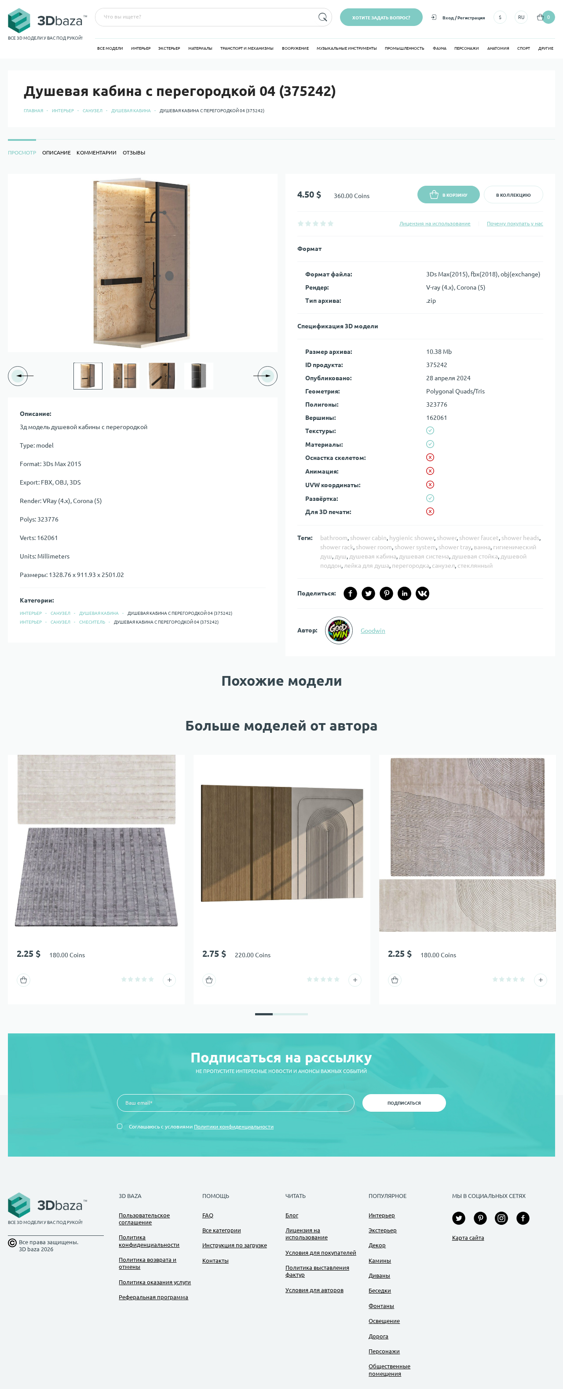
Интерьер (140, 48)
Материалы (200, 48)
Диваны (379, 1275)
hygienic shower (411, 537)
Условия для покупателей (320, 1252)
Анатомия (498, 48)
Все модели (110, 48)
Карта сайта (468, 1238)
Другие (545, 48)
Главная (33, 110)
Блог (291, 1215)
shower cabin (368, 537)
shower (447, 537)
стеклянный (475, 565)
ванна (482, 547)
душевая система (424, 556)
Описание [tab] (56, 152)
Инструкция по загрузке (234, 1245)
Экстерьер (169, 48)
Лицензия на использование (435, 223)
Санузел (92, 110)
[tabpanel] (281, 415)
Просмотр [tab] (22, 152)
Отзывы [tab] (134, 152)
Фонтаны (381, 1306)
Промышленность (404, 48)
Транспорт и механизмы (247, 48)
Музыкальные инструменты (347, 48)
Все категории (221, 1230)
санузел (443, 565)
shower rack (336, 547)
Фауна (439, 48)
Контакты (215, 1260)
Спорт (523, 48)
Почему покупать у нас (515, 223)
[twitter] (368, 593)
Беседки (380, 1290)
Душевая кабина (131, 110)
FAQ (207, 1215)
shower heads (520, 537)
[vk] (422, 593)
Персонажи (466, 48)
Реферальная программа (153, 1297)
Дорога (378, 1336)
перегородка (410, 565)
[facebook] (350, 593)
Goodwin (373, 630)
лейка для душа (366, 565)
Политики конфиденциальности (234, 1126)
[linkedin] (404, 593)
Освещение (384, 1321)
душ (341, 556)
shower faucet (479, 537)
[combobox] (203, 17)
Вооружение (295, 48)
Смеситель (92, 622)
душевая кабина (372, 556)
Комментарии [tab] (97, 152)
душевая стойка (475, 556)
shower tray (455, 547)
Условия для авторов (314, 1290)
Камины (380, 1260)
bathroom (333, 537)
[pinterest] (386, 593)
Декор (377, 1245)
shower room (374, 547)
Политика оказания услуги (155, 1282)
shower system (415, 547)
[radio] (300, 223)
